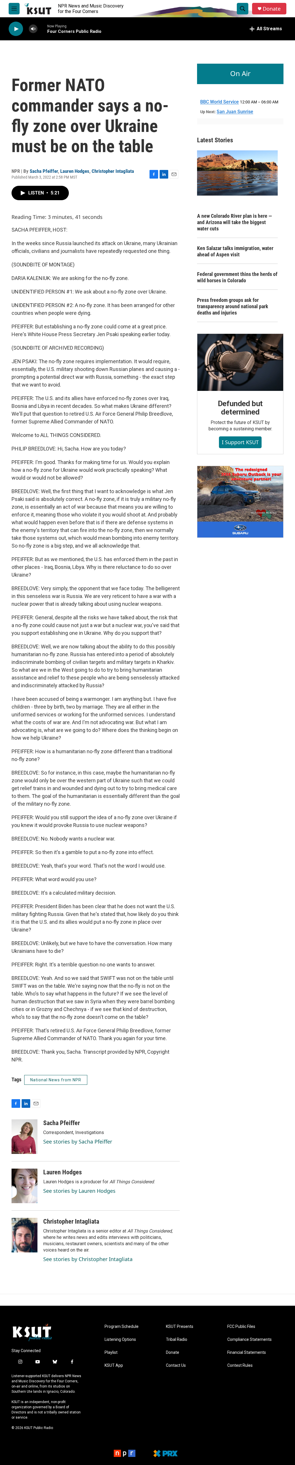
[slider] (42, 29)
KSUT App (114, 1365)
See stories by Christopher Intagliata (88, 1259)
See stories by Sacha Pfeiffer (77, 1141)
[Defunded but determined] (240, 362)
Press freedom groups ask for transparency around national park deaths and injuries (232, 306)
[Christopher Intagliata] (24, 1235)
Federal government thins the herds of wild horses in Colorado (237, 277)
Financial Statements (246, 1352)
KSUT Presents (179, 1326)
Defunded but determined (240, 408)
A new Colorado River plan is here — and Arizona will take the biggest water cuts (234, 222)
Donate (272, 9)
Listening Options (120, 1339)
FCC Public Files (241, 1326)
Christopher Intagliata (113, 171)
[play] (15, 29)
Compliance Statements (249, 1339)
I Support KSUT (240, 442)
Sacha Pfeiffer (44, 171)
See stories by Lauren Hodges (79, 1190)
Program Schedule (122, 1326)
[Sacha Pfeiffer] (24, 1136)
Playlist (111, 1352)
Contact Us (176, 1365)
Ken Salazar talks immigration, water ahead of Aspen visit (235, 251)
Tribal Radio (176, 1339)
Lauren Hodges (74, 171)
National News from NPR (55, 1080)
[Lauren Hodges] (24, 1186)
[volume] (33, 28)
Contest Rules (240, 1365)
